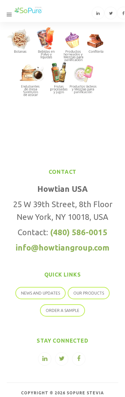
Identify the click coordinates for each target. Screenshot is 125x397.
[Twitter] (110, 13)
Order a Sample (62, 310)
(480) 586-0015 (78, 232)
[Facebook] (78, 359)
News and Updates (40, 293)
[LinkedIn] (98, 13)
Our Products (88, 293)
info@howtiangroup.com (62, 247)
